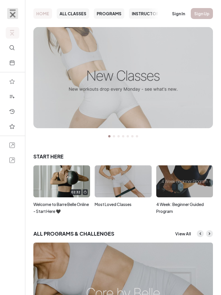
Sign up (201, 13)
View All (183, 233)
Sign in (178, 13)
